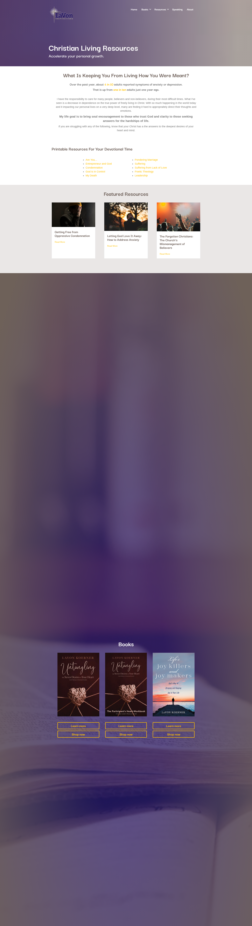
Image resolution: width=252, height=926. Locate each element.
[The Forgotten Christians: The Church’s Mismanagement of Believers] (178, 216)
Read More (60, 242)
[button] (150, 9)
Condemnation (94, 167)
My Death (91, 175)
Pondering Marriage (146, 159)
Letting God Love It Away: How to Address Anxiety (124, 237)
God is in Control (95, 171)
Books (144, 9)
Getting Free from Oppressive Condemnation (72, 233)
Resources (160, 9)
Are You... (91, 159)
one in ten (119, 89)
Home (134, 9)
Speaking (177, 9)
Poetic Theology (144, 171)
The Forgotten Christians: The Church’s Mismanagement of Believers (176, 242)
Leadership (141, 175)
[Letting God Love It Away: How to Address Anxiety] (126, 216)
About (190, 9)
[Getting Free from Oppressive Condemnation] (73, 214)
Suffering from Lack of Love (151, 167)
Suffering (140, 163)
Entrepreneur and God (99, 163)
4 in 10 (108, 84)
